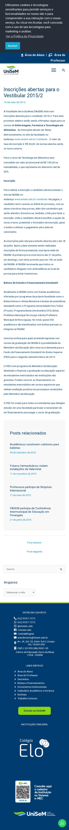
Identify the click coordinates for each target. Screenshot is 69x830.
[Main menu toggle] (53, 70)
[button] (63, 70)
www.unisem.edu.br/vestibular (31, 139)
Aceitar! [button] (12, 45)
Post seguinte (34, 551)
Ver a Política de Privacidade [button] (25, 36)
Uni (34, 710)
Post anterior (34, 542)
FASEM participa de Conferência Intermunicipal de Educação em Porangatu (30, 512)
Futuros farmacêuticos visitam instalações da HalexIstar (29, 467)
